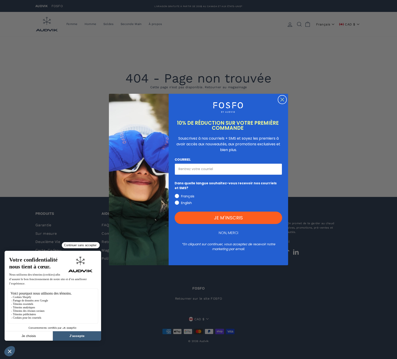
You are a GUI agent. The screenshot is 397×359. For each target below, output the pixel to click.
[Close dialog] (282, 100)
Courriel (183, 159)
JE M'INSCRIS (228, 218)
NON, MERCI (228, 232)
